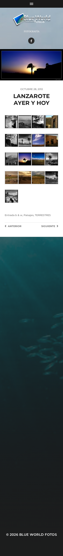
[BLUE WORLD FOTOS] (31, 20)
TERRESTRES (43, 215)
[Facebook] (31, 41)
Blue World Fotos (38, 535)
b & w (18, 215)
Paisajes (29, 215)
